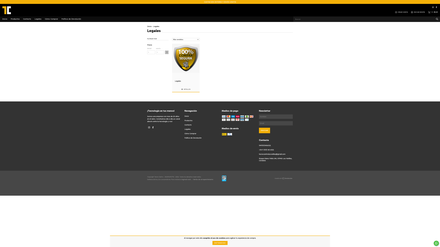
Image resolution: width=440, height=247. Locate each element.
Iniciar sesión (419, 12)
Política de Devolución (71, 19)
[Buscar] (437, 19)
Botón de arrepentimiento (203, 179)
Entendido (220, 243)
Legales (38, 19)
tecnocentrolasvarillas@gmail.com (272, 154)
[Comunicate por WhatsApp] (436, 243)
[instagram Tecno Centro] (433, 7)
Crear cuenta (403, 12)
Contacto (27, 19)
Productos (15, 19)
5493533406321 (265, 145)
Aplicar (167, 52)
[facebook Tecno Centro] (436, 7)
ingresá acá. (186, 179)
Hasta (158, 48)
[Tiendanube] (283, 179)
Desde (149, 48)
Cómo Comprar (51, 19)
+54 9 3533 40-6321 (266, 150)
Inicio (4, 19)
